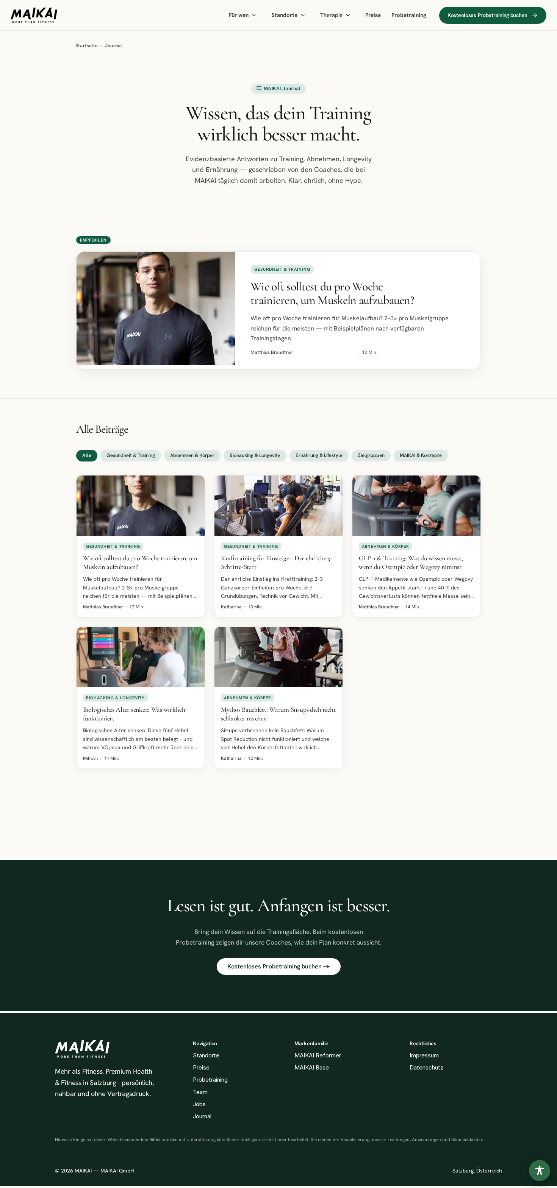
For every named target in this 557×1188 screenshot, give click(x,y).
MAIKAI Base (311, 1067)
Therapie (331, 15)
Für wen (238, 15)
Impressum (424, 1055)
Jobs (199, 1104)
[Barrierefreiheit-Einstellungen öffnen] (539, 1170)
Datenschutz (426, 1067)
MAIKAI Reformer (317, 1055)
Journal (202, 1116)
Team (200, 1092)
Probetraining (408, 15)
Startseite (86, 45)
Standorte (284, 15)
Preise (373, 15)
